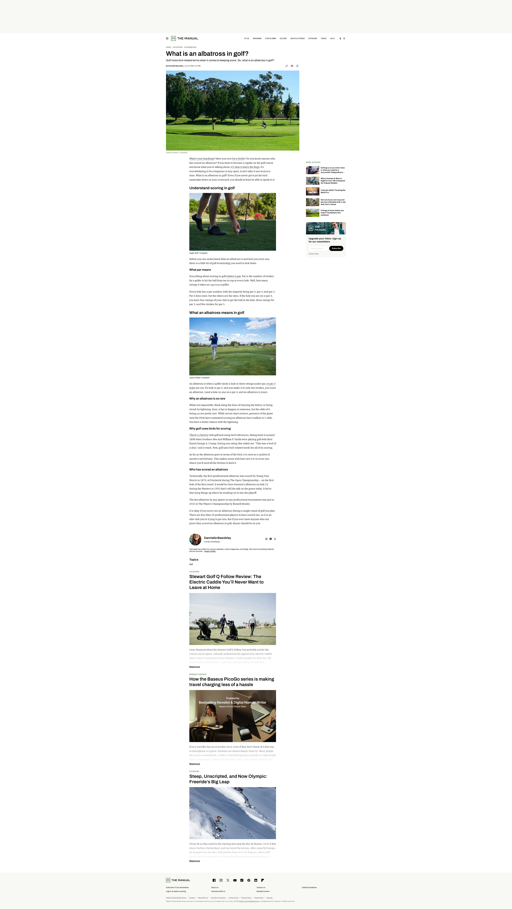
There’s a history (198, 435)
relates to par (233, 276)
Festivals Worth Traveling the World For (333, 191)
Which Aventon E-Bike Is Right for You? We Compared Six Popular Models (333, 180)
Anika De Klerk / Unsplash (176, 152)
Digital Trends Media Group (176, 898)
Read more (194, 667)
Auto (332, 38)
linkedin (271, 539)
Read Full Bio (210, 551)
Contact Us (261, 887)
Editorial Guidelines (309, 887)
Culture (283, 38)
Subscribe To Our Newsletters (177, 887)
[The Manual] (184, 38)
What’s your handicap (201, 158)
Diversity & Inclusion (218, 898)
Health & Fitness (297, 38)
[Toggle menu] (167, 38)
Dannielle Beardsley (176, 66)
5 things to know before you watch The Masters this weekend (332, 212)
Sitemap (270, 898)
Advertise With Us (218, 891)
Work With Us (203, 898)
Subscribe (336, 248)
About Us (215, 887)
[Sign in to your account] (340, 38)
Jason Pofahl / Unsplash (199, 377)
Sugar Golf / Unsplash (198, 253)
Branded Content (198, 674)
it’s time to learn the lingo (245, 167)
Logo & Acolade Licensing (176, 891)
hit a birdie (238, 158)
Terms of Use (233, 898)
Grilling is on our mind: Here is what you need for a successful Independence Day (333, 171)
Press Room (259, 898)
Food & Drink (270, 38)
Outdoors (312, 38)
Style (246, 38)
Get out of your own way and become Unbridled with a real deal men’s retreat (333, 202)
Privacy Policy (314, 253)
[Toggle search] (344, 38)
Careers (192, 898)
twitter (275, 539)
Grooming (257, 38)
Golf (191, 564)
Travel (324, 38)
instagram (266, 539)
